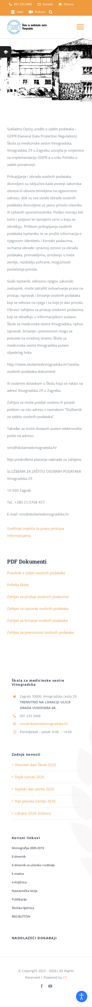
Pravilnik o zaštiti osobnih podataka (36, 572)
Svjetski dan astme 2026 (34, 789)
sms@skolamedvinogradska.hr (44, 723)
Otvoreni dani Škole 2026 (35, 764)
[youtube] (50, 986)
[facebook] (42, 986)
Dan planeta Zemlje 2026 (35, 801)
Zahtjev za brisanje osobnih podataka (37, 620)
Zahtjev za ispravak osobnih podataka (37, 608)
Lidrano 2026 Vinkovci (33, 813)
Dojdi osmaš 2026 (29, 776)
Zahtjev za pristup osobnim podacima (37, 596)
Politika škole (18, 584)
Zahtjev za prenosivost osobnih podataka (40, 632)
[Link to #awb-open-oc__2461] (5, 52)
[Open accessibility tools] (81, 996)
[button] (50, 12)
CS (65, 977)
